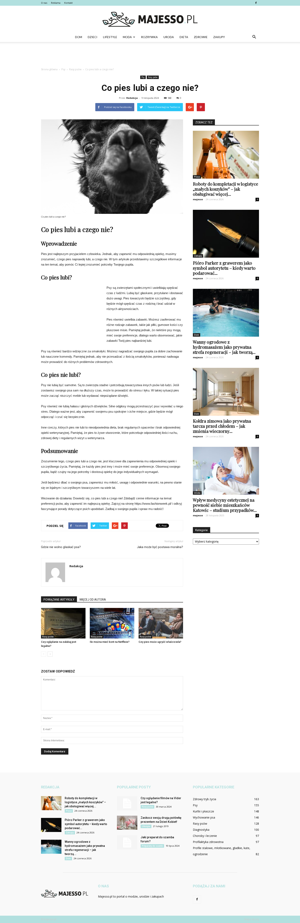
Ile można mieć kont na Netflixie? (109, 641)
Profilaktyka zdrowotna (208, 842)
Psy (142, 77)
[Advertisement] (150, 56)
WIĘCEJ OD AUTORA (92, 599)
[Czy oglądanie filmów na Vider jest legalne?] (127, 803)
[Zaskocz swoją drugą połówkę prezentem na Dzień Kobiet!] (127, 823)
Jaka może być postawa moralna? (160, 547)
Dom (78, 37)
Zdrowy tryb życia (204, 799)
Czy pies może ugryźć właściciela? (160, 641)
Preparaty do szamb (152, 845)
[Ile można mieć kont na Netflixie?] (112, 623)
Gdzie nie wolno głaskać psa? (61, 547)
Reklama (55, 2)
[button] (254, 37)
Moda (127, 37)
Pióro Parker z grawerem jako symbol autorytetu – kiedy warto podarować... (224, 268)
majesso (198, 199)
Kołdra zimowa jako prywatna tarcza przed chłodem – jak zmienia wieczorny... (222, 426)
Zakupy (219, 37)
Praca (197, 176)
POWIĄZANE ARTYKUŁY (58, 599)
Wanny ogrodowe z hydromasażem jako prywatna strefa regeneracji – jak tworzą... (224, 347)
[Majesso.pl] (150, 19)
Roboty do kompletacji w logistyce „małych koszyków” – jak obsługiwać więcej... (225, 189)
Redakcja (132, 97)
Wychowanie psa (204, 817)
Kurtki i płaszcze (203, 811)
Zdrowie (201, 37)
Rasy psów (153, 77)
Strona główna (49, 69)
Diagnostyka (201, 830)
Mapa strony (251, 919)
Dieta (184, 37)
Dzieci (92, 37)
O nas (44, 2)
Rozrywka (149, 37)
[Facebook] (256, 3)
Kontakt (68, 2)
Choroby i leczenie (205, 836)
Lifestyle (110, 37)
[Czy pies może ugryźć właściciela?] (161, 623)
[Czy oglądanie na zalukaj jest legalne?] (63, 623)
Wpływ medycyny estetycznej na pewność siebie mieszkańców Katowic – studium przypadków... (225, 505)
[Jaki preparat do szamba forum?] (127, 842)
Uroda (168, 37)
